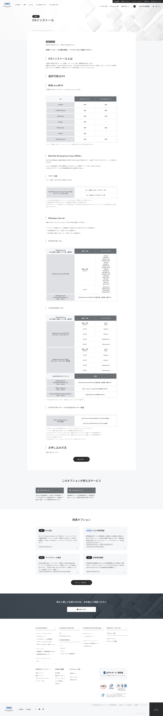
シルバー (62, 651)
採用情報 (28, 709)
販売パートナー (40, 675)
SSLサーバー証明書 (112, 641)
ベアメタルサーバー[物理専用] (44, 639)
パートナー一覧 (40, 681)
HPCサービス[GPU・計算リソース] (46, 644)
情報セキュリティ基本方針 (125, 705)
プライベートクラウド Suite (44, 641)
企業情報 (21, 709)
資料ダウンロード (125, 1)
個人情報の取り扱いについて (99, 705)
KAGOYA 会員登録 (144, 6)
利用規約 (136, 705)
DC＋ (38, 661)
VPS (60, 633)
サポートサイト (74, 677)
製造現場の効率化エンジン (44, 654)
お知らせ (146, 1)
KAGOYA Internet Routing (93, 628)
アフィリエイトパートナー (43, 678)
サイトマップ (144, 705)
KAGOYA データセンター (114, 628)
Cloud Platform (42, 628)
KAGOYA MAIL (65, 640)
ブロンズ (62, 648)
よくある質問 (58, 681)
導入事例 (117, 1)
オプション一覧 (114, 6)
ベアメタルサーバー (78, 490)
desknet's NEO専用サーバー (91, 643)
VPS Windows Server (65, 636)
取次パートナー (40, 673)
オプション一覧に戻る (80, 582)
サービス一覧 (103, 6)
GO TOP (156, 710)
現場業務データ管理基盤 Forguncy (46, 651)
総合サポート (125, 6)
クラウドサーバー (45, 490)
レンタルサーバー (88, 636)
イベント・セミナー (137, 1)
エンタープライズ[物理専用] (67, 653)
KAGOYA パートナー (156, 1)
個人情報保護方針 (112, 705)
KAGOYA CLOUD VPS (67, 628)
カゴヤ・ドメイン (111, 638)
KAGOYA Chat (88, 646)
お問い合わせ (80, 459)
